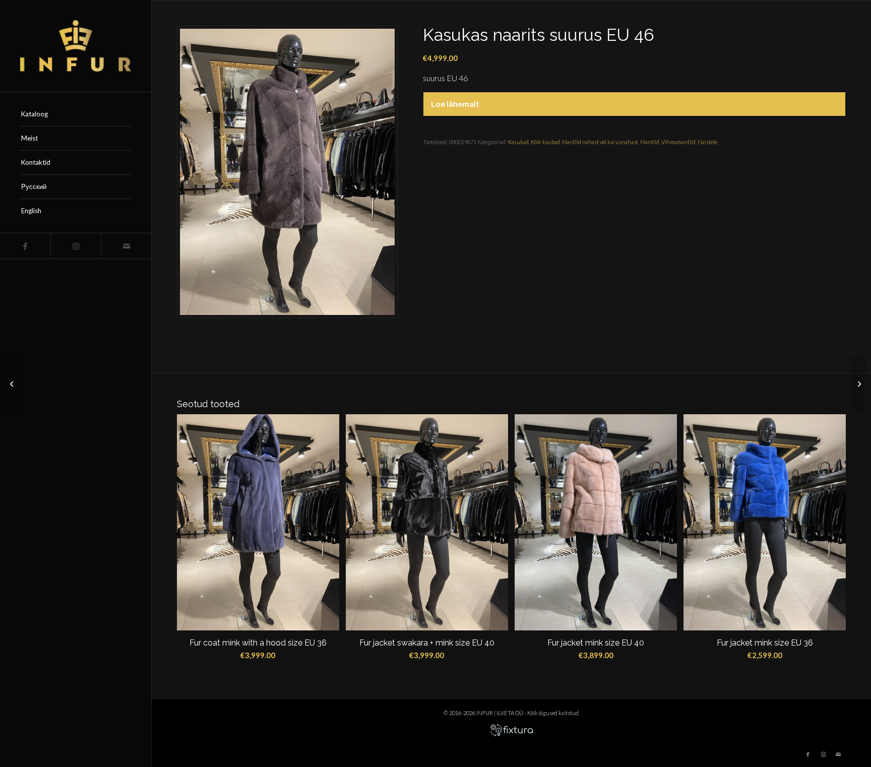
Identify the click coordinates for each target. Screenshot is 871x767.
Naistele (707, 142)
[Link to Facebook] (25, 246)
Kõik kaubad (545, 142)
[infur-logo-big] (75, 46)
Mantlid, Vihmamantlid (668, 142)
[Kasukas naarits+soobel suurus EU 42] (13, 383)
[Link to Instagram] (75, 246)
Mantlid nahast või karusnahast (600, 142)
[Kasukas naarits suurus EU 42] (858, 383)
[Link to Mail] (126, 246)
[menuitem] (76, 114)
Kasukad (518, 142)
